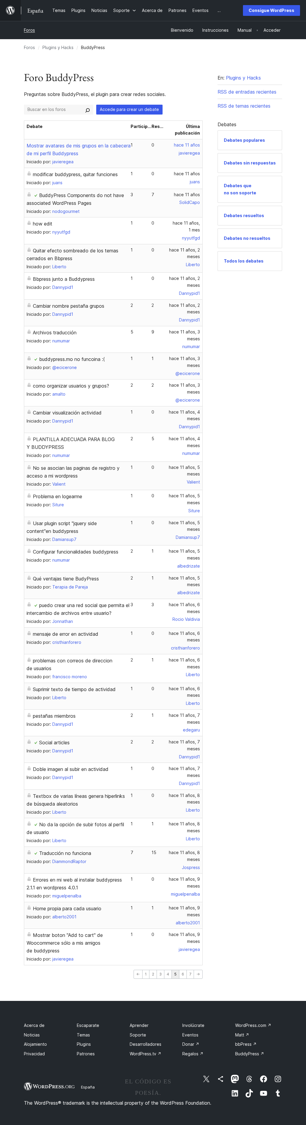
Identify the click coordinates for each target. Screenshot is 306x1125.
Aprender (139, 1025)
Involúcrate (193, 1025)
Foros (29, 30)
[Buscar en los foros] (87, 109)
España (88, 1087)
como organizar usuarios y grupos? (71, 386)
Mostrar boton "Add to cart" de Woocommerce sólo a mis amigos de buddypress (65, 943)
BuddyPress (249, 1053)
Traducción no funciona (65, 853)
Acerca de (34, 1025)
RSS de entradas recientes (247, 92)
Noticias (32, 1034)
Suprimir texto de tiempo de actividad (74, 689)
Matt (242, 1034)
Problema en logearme (57, 496)
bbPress (246, 1044)
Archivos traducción (54, 333)
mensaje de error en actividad (65, 634)
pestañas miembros (54, 716)
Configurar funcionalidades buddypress (75, 552)
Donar (190, 1044)
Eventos (190, 1034)
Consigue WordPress (271, 10)
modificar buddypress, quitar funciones (75, 174)
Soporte (138, 1034)
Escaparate (88, 1025)
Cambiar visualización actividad (67, 413)
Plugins (84, 1044)
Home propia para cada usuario (67, 908)
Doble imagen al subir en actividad (70, 769)
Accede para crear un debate (129, 109)
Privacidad (34, 1053)
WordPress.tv (145, 1053)
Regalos (193, 1053)
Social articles (54, 743)
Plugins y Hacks (58, 47)
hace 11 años (187, 144)
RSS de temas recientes (244, 106)
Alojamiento (35, 1044)
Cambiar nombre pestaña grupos (68, 306)
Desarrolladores (145, 1044)
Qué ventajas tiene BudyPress (66, 579)
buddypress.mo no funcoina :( (72, 359)
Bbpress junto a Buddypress (64, 279)
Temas (83, 1034)
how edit (42, 224)
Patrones (86, 1053)
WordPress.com (253, 1025)
